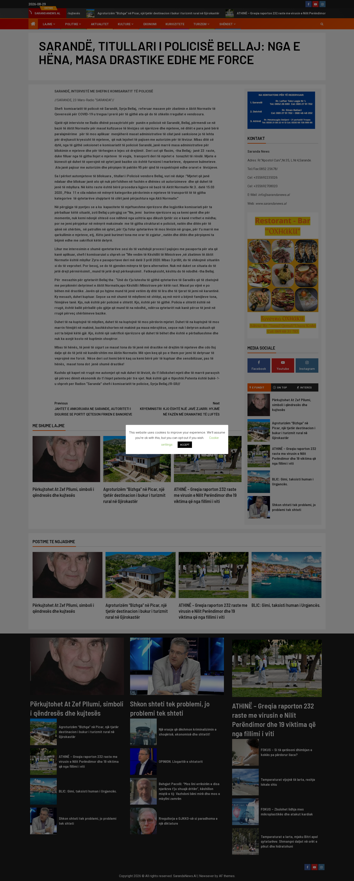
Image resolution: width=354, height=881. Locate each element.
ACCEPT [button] (184, 444)
